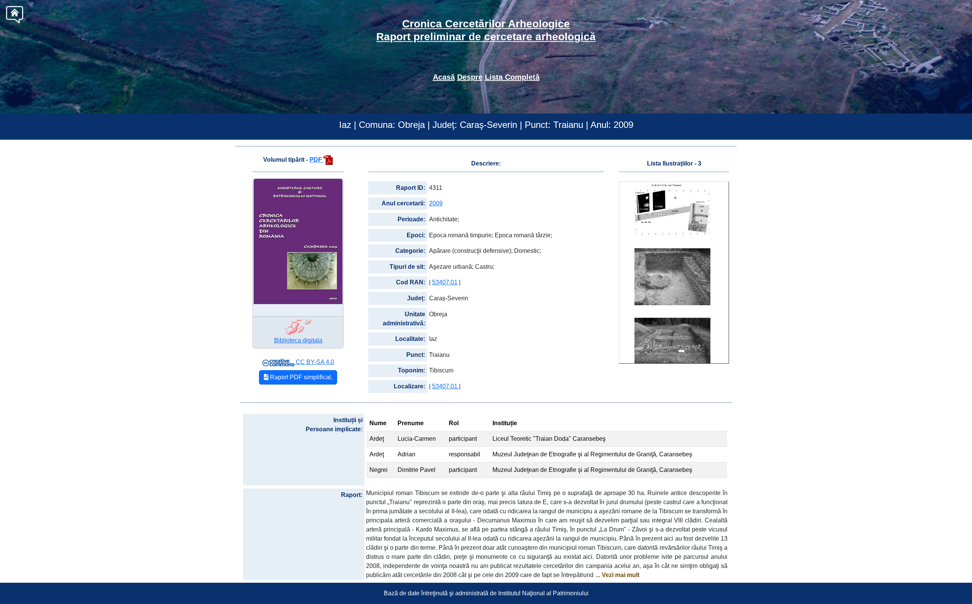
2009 (436, 203)
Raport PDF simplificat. (300, 377)
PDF (316, 159)
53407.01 (445, 282)
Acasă (444, 77)
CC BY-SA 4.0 (314, 362)
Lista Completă (512, 77)
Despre (470, 77)
